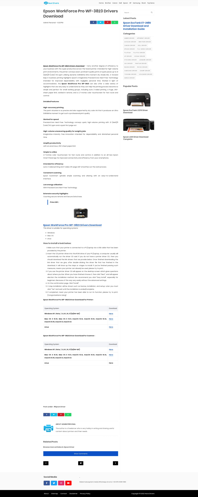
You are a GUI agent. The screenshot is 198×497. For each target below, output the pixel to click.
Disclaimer (73, 493)
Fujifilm (127, 53)
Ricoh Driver (142, 67)
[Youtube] (68, 483)
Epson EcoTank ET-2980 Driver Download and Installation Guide (137, 26)
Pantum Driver (141, 63)
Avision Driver (130, 42)
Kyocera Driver (130, 60)
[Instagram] (61, 483)
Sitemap (54, 493)
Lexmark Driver (145, 60)
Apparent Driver (143, 38)
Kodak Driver (139, 56)
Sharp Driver (145, 71)
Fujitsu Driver (139, 53)
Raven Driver (129, 67)
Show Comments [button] (80, 454)
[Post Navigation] (80, 463)
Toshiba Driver (130, 74)
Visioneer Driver (145, 74)
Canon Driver (129, 45)
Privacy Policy (85, 493)
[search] (151, 12)
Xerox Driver (129, 78)
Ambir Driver (129, 38)
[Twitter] (54, 483)
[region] (80, 45)
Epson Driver (69, 447)
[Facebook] (47, 483)
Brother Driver (145, 42)
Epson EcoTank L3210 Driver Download (135, 111)
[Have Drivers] (52, 3)
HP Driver (128, 56)
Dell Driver (142, 45)
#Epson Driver (59, 407)
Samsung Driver (130, 71)
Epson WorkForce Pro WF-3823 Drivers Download (72, 225)
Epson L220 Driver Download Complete (135, 138)
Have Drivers (149, 493)
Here (111, 313)
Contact (63, 493)
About (46, 493)
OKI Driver (128, 63)
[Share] (93, 22)
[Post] (138, 99)
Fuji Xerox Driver (144, 49)
